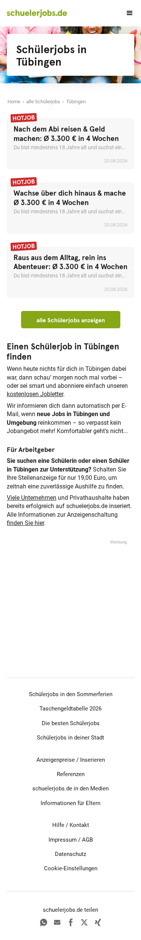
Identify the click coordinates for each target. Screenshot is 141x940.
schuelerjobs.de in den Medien (70, 788)
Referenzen (71, 774)
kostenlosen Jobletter (35, 394)
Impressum (63, 839)
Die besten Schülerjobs (71, 723)
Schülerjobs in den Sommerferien (70, 694)
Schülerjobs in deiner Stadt (70, 737)
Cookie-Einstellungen (70, 868)
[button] (126, 13)
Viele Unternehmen (31, 497)
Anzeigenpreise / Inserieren (70, 759)
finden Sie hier (25, 523)
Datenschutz (70, 854)
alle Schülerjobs (43, 101)
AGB (87, 839)
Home (14, 101)
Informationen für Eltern (70, 803)
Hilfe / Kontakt (70, 825)
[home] (37, 13)
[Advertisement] (70, 593)
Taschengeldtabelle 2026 (70, 708)
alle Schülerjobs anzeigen (70, 320)
